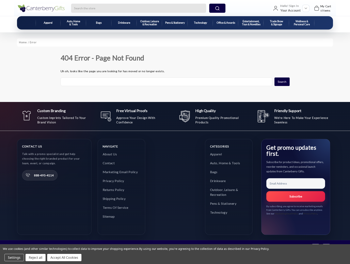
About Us (110, 154)
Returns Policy (113, 190)
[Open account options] (305, 8)
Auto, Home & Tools (73, 23)
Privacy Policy (113, 181)
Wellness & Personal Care (302, 23)
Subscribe (295, 196)
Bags (99, 22)
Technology (200, 22)
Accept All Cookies (64, 257)
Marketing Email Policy (120, 172)
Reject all (35, 257)
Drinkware (124, 22)
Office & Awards (226, 22)
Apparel (48, 22)
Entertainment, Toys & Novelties (251, 23)
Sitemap (109, 216)
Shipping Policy (114, 198)
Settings (14, 257)
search (217, 8)
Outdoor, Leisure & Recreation (149, 23)
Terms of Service (116, 207)
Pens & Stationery (175, 22)
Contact (109, 163)
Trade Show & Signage (276, 23)
